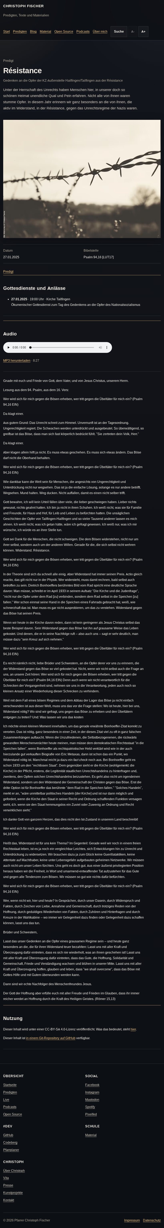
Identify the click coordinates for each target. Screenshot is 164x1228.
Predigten (20, 31)
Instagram (92, 1092)
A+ (143, 31)
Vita (6, 1178)
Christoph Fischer (23, 6)
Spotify (90, 1107)
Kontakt (8, 1200)
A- (132, 31)
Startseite (10, 1085)
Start (6, 31)
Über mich (100, 31)
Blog (33, 31)
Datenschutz (152, 1220)
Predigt (8, 271)
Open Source (63, 31)
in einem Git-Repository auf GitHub (50, 1038)
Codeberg (10, 1142)
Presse (8, 1185)
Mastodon (92, 1100)
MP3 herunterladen (16, 360)
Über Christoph (14, 1171)
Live (6, 1100)
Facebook (92, 1085)
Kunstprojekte (13, 1193)
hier (133, 1029)
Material (45, 31)
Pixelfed (91, 1114)
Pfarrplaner (11, 1150)
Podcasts (83, 31)
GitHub (8, 1135)
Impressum (132, 1220)
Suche (119, 31)
